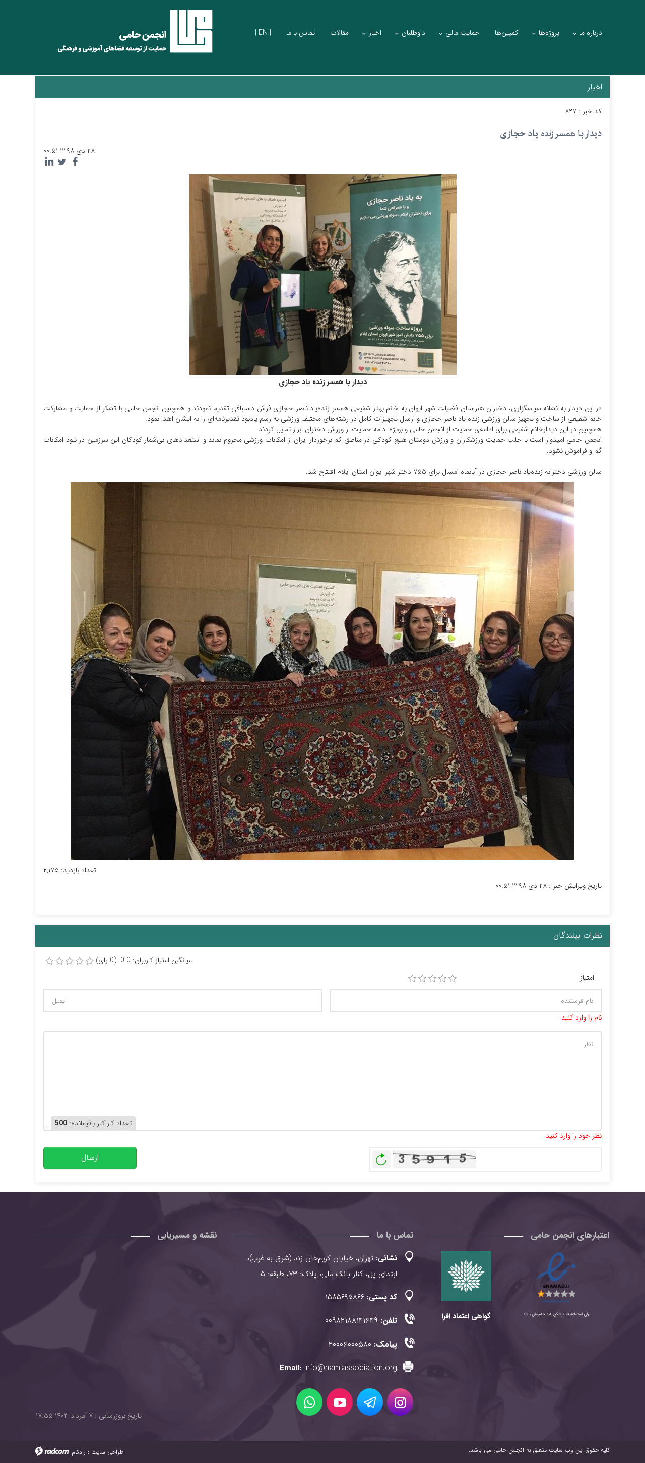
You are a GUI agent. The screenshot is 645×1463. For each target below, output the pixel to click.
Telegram (370, 1402)
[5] (452, 978)
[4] (442, 978)
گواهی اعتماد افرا (466, 1316)
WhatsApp (309, 1402)
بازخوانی (381, 1157)
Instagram (400, 1402)
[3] (432, 978)
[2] (422, 978)
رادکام (79, 1452)
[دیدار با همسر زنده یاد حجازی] (323, 274)
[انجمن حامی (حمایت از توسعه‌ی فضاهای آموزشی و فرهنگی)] (126, 40)
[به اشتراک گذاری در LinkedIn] (48, 161)
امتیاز (587, 978)
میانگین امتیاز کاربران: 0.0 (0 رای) (144, 960)
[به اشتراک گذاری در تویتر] (62, 161)
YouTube (340, 1402)
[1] (412, 978)
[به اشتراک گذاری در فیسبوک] (75, 161)
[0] (49, 961)
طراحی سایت (107, 1452)
